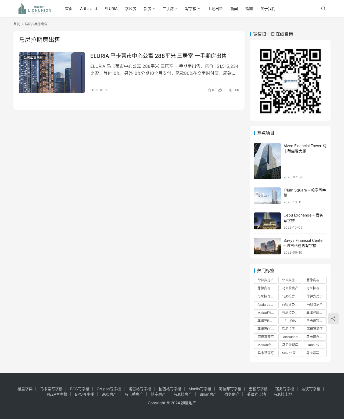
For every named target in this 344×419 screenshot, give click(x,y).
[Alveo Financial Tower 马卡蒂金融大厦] (267, 161)
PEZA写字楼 (57, 394)
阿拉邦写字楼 (230, 388)
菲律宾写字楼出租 (267, 288)
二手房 (168, 8)
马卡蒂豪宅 (266, 353)
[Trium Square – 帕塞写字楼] (267, 195)
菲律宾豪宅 (266, 337)
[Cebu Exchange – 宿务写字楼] (267, 220)
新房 (147, 8)
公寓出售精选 (33, 57)
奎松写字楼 (258, 388)
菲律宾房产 (266, 280)
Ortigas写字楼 (109, 388)
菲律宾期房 (315, 329)
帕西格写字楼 (170, 388)
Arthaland (88, 8)
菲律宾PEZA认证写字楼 (267, 329)
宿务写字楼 (284, 388)
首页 (69, 8)
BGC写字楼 (79, 388)
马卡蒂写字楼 (316, 353)
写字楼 (190, 8)
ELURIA (111, 8)
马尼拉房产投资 (292, 296)
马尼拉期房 (290, 345)
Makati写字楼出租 (267, 313)
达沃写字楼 (311, 388)
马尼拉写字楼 (267, 296)
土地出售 (215, 8)
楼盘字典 (25, 388)
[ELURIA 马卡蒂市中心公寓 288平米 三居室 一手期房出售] (52, 72)
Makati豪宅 (290, 353)
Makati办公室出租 (267, 345)
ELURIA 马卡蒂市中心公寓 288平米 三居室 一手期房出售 (158, 56)
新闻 (234, 8)
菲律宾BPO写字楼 (267, 321)
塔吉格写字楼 (139, 388)
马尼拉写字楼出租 (316, 288)
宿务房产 (231, 394)
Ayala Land (265, 305)
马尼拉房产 (290, 288)
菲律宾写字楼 (316, 280)
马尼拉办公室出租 (292, 313)
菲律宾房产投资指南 (316, 313)
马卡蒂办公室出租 (316, 337)
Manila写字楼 (200, 388)
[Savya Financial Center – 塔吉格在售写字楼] (267, 246)
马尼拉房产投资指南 (292, 329)
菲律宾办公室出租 (292, 305)
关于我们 (267, 8)
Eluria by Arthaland (316, 345)
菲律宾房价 (315, 296)
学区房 (130, 8)
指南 (249, 8)
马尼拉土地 (282, 394)
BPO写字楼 (84, 394)
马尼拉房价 (315, 305)
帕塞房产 (158, 394)
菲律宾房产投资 (292, 280)
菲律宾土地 (256, 394)
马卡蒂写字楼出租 (316, 321)
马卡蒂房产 (133, 394)
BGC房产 (109, 394)
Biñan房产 (208, 394)
